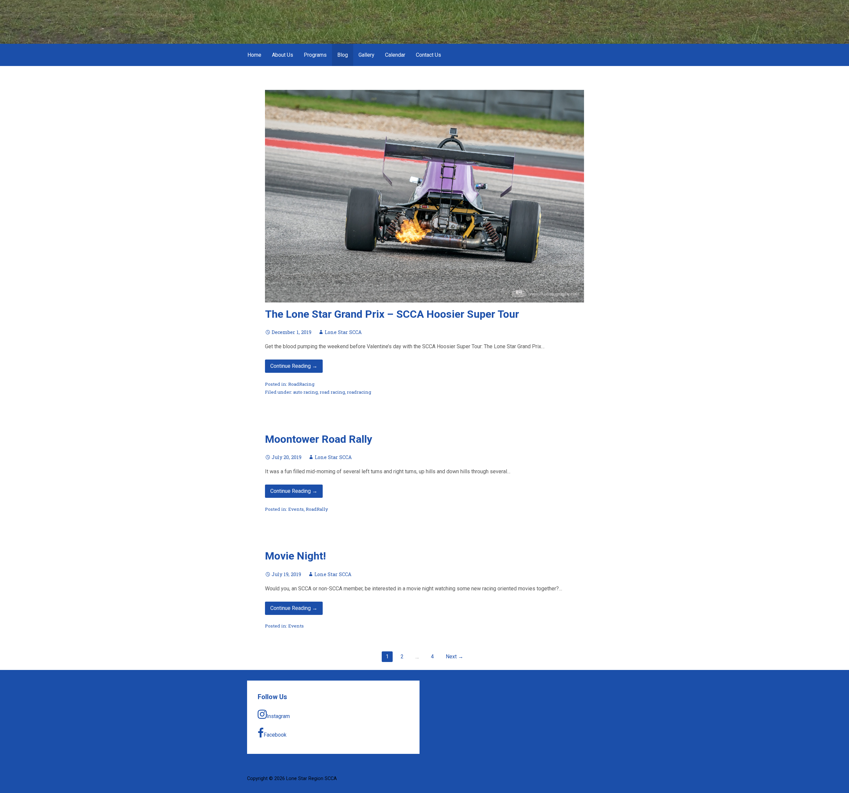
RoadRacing (301, 384)
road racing (332, 392)
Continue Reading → (293, 366)
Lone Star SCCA (343, 332)
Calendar (395, 55)
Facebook (275, 735)
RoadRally (317, 509)
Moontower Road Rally (318, 439)
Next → (454, 656)
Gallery (366, 55)
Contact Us (428, 55)
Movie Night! (295, 556)
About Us (282, 55)
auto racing (305, 392)
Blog (342, 55)
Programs (315, 55)
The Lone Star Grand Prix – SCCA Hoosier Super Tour (392, 314)
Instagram (278, 716)
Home (254, 55)
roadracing (359, 392)
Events (296, 509)
